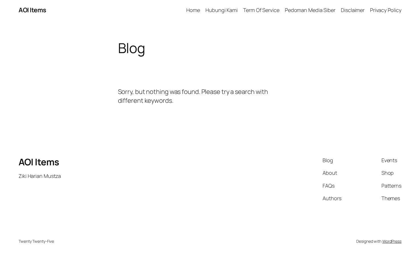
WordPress (391, 241)
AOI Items (32, 10)
